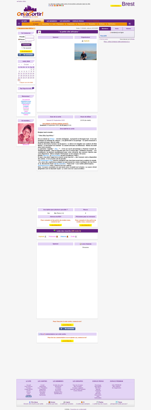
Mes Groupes (78, 386)
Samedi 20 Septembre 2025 (56, 120)
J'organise (98, 390)
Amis (117, 28)
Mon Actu (98, 388)
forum (132, 39)
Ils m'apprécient (116, 388)
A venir (35, 24)
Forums (28, 388)
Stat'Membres (58, 393)
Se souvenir (27, 48)
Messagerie (98, 386)
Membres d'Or (58, 392)
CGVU (28, 390)
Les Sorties (36, 21)
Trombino (58, 388)
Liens (28, 393)
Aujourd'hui (45, 24)
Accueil (29, 385)
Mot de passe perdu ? (26, 41)
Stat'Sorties (111, 24)
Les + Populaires (58, 24)
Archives (102, 24)
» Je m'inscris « (115, 5)
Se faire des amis (58, 385)
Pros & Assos (28, 386)
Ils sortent (58, 389)
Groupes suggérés (77, 388)
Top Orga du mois (25, 88)
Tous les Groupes (78, 385)
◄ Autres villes (21, 1)
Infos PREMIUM (116, 385)
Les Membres (52, 21)
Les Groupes (65, 21)
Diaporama (70, 24)
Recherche (81, 24)
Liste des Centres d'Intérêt (77, 389)
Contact (28, 395)
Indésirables (97, 398)
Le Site (24, 21)
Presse (29, 392)
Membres (105, 28)
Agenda (98, 389)
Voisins (128, 28)
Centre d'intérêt (77, 390)
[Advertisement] (91, 12)
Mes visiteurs (116, 386)
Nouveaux (58, 390)
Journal (98, 392)
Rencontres (98, 395)
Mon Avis (98, 393)
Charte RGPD (29, 389)
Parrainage (98, 385)
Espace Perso (78, 21)
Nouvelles (92, 24)
